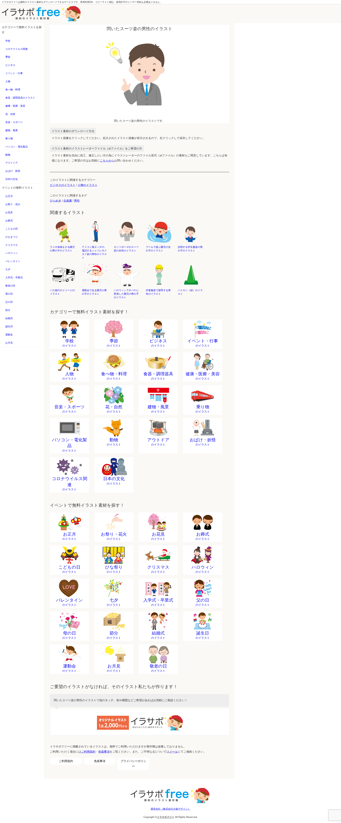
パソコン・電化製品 (16, 146)
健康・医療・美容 (15, 105)
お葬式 (9, 220)
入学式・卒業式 (14, 277)
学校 (7, 40)
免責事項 (104, 751)
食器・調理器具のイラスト (20, 97)
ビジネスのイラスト (62, 185)
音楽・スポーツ (14, 122)
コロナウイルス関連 (16, 49)
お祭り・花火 (12, 204)
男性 (77, 200)
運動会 (9, 334)
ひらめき (55, 200)
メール (173, 751)
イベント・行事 (14, 73)
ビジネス (10, 65)
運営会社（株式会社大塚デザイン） (170, 808)
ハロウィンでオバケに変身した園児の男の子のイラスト (126, 294)
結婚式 (9, 318)
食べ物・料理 (12, 89)
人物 (7, 81)
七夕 (7, 269)
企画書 (67, 200)
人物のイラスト (88, 185)
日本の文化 (11, 179)
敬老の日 (10, 285)
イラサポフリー (165, 817)
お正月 (9, 196)
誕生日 (9, 326)
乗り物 (9, 138)
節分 (7, 310)
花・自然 (10, 114)
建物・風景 (11, 130)
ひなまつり (11, 236)
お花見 (9, 212)
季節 (7, 56)
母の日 (9, 293)
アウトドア (11, 162)
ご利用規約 (88, 751)
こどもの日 (11, 228)
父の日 (9, 302)
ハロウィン (11, 253)
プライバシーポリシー (133, 764)
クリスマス (11, 245)
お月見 (9, 342)
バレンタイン (12, 261)
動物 (7, 154)
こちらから (107, 160)
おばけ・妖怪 (12, 170)
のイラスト (69, 342)
